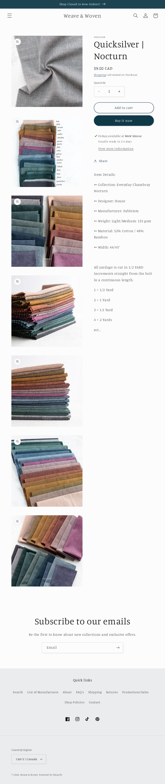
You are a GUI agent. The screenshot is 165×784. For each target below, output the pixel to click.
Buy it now (124, 121)
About (67, 692)
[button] (9, 16)
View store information (115, 148)
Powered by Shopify (50, 774)
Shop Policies (74, 702)
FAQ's (80, 692)
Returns (112, 692)
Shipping (100, 74)
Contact (94, 702)
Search (18, 692)
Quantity (100, 82)
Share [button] (103, 161)
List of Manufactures (42, 692)
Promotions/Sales (135, 692)
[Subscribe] (118, 647)
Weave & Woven (29, 774)
